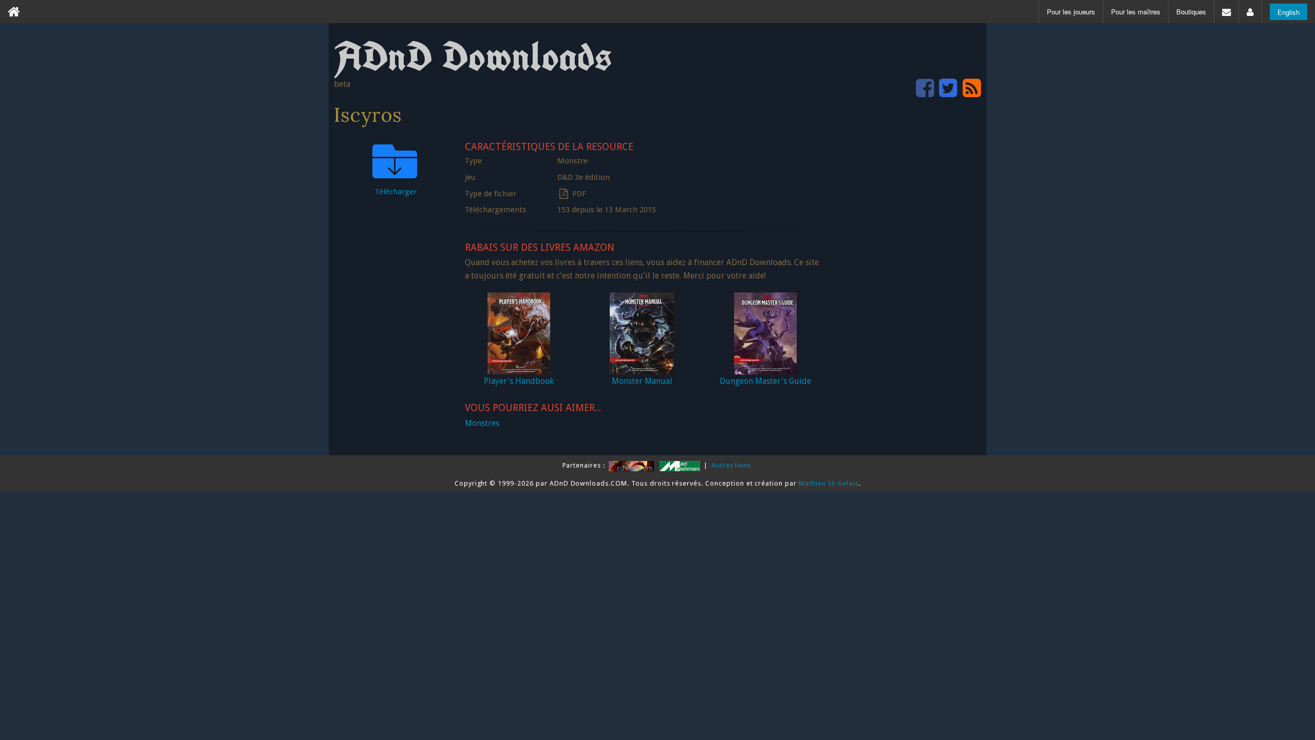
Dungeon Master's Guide (765, 381)
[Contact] (1226, 11)
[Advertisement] (904, 291)
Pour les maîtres (1135, 11)
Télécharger (396, 191)
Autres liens (731, 465)
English (1289, 12)
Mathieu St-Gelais (828, 483)
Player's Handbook (519, 381)
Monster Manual (642, 381)
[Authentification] (1250, 11)
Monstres (482, 423)
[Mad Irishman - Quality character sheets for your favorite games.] (681, 465)
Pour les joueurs (1071, 11)
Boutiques (1191, 11)
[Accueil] (14, 11)
